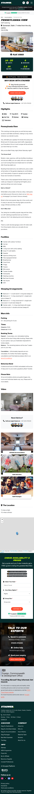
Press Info (4, 753)
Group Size (9, 598)
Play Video (18, 55)
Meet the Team (22, 734)
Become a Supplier (6, 759)
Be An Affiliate (5, 756)
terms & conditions (6, 358)
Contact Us (4, 719)
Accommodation (8, 17)
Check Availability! (17, 93)
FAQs (23, 650)
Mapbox (2, 552)
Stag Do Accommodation (8, 732)
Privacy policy (5, 783)
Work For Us (21, 740)
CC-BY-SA (25, 551)
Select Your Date (10, 581)
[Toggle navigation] (31, 2)
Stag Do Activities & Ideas (8, 729)
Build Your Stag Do (17, 659)
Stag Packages (5, 734)
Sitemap (3, 747)
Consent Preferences (7, 762)
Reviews (20, 737)
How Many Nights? (11, 590)
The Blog (3, 740)
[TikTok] (5, 778)
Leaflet (3, 551)
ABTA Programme (6, 750)
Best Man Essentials (6, 737)
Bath (2, 17)
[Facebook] (9, 778)
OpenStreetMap (13, 551)
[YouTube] (12, 778)
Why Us (20, 729)
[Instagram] (2, 778)
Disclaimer (4, 785)
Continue (16, 609)
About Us (20, 726)
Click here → (21, 8)
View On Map (4, 30)
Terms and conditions (7, 788)
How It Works (22, 732)
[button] (27, 3)
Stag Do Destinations (7, 726)
